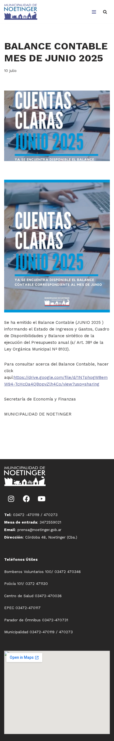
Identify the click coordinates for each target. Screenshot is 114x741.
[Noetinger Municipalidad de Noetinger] (20, 12)
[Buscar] (105, 12)
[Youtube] (41, 498)
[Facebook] (26, 498)
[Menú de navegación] (94, 11)
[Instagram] (11, 498)
